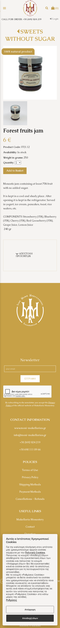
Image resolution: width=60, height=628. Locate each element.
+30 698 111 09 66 (30, 449)
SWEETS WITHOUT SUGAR (30, 35)
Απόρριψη (30, 609)
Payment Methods (30, 491)
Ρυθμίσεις (11, 600)
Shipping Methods (30, 484)
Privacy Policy (30, 477)
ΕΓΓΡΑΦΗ (30, 378)
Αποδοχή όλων (30, 618)
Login (55, 18)
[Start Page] (30, 8)
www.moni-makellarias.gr (30, 428)
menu (4, 8)
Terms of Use (30, 470)
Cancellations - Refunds (30, 499)
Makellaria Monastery (30, 519)
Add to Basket (14, 170)
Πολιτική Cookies (35, 552)
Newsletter (30, 360)
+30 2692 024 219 (30, 442)
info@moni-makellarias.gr (30, 435)
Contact (30, 526)
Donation (30, 534)
